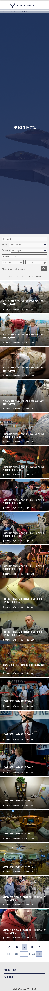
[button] (4, 5)
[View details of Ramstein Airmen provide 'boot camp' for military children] (24, 429)
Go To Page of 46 (21, 954)
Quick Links (10, 970)
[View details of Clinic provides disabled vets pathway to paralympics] (24, 892)
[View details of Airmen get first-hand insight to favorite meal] (24, 660)
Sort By (5, 244)
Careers (8, 977)
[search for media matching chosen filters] (44, 268)
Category (6, 250)
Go (39, 954)
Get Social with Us (24, 988)
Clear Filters (13, 277)
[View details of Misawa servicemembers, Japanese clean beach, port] (24, 297)
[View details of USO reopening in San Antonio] (24, 694)
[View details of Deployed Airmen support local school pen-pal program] (24, 594)
